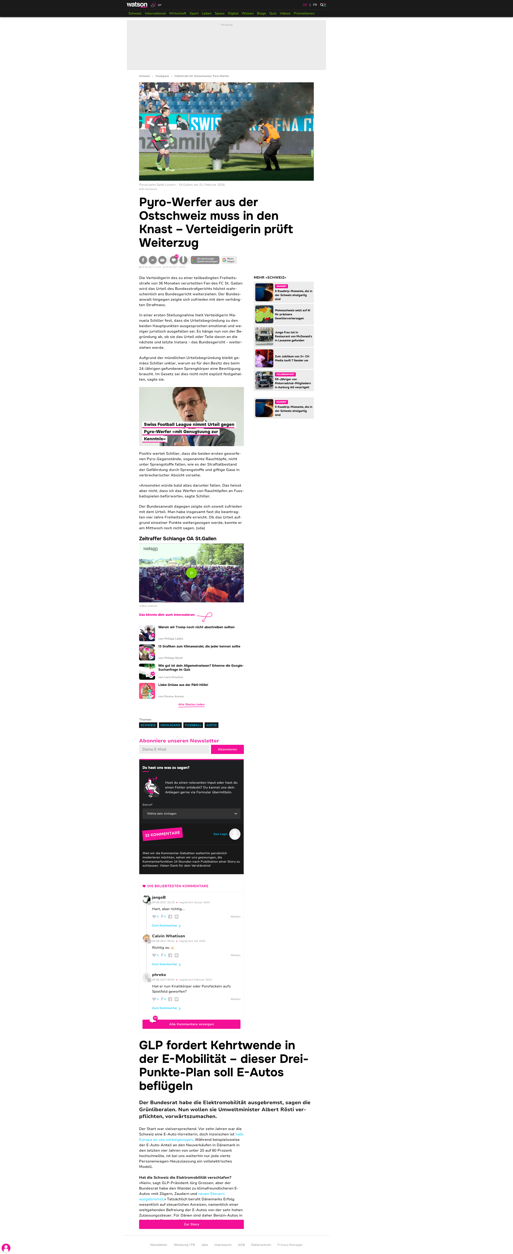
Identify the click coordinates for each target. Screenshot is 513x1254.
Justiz (211, 725)
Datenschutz (261, 1245)
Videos (285, 13)
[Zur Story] (226, 1134)
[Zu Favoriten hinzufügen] (183, 260)
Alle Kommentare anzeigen (191, 1024)
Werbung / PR (184, 1245)
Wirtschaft (177, 13)
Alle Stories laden (191, 704)
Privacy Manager (290, 1245)
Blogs (261, 13)
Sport (194, 13)
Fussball (193, 725)
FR (315, 5)
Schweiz (135, 13)
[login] (6, 1248)
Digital (233, 13)
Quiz (273, 13)
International (155, 13)
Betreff (147, 805)
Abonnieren (227, 749)
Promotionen (304, 13)
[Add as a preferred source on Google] (205, 260)
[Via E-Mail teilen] (162, 260)
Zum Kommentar (164, 925)
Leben (207, 13)
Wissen (248, 13)
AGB (241, 1245)
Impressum (222, 1245)
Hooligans (162, 76)
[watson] (137, 5)
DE (305, 5)
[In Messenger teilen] (153, 260)
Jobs (204, 1245)
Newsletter (158, 1245)
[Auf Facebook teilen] (143, 260)
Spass (220, 13)
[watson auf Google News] (229, 260)
